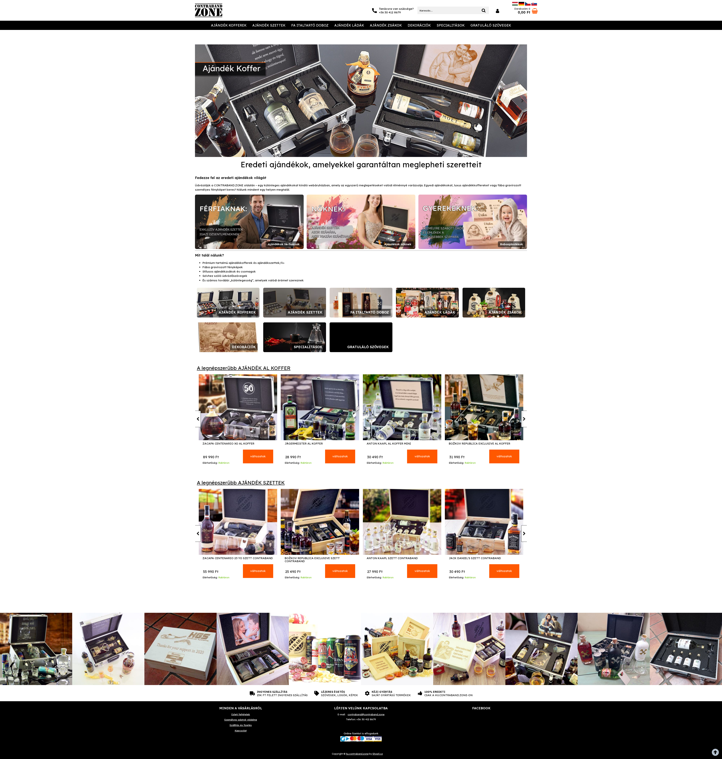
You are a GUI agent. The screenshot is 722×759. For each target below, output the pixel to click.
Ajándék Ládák (349, 25)
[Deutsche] (521, 4)
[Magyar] (515, 4)
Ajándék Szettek (268, 25)
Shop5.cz (377, 753)
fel (716, 753)
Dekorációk (419, 25)
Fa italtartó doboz (309, 25)
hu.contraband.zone (357, 753)
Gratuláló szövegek (490, 25)
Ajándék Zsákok (386, 25)
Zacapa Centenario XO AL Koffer (311, 443)
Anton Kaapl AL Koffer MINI (471, 443)
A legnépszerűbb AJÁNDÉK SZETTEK (241, 483)
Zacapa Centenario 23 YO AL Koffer (230, 443)
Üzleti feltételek (240, 714)
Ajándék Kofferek (228, 25)
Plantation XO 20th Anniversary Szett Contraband (233, 560)
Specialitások (451, 25)
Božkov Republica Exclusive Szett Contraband (394, 560)
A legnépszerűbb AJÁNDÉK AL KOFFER (243, 368)
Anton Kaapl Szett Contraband (474, 558)
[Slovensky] (534, 4)
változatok (258, 456)
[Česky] (528, 4)
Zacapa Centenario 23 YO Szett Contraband (320, 558)
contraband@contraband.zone (366, 714)
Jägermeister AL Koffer (386, 443)
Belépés (497, 11)
